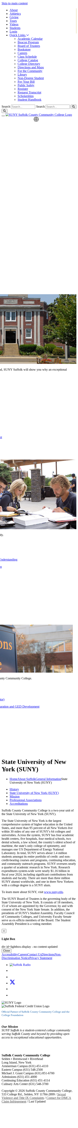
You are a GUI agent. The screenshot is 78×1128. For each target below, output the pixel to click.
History (14, 789)
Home (13, 779)
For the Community (30, 71)
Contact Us (34, 954)
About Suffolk (26, 779)
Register (23, 89)
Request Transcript (29, 92)
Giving (14, 17)
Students (15, 28)
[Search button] (73, 107)
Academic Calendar (30, 38)
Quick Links (18, 35)
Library (22, 74)
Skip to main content (15, 3)
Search (40, 106)
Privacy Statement (40, 958)
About (14, 10)
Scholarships (26, 96)
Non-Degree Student (31, 78)
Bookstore (24, 49)
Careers (22, 53)
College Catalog (28, 60)
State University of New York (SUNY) (34, 793)
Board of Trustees (29, 46)
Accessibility (10, 954)
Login (13, 31)
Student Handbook (29, 99)
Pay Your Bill (26, 81)
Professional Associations (26, 800)
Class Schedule (27, 56)
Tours (13, 20)
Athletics (15, 13)
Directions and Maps (31, 67)
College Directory (29, 63)
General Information (48, 779)
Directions (48, 954)
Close (6, 950)
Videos (14, 24)
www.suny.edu (53, 892)
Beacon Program (28, 42)
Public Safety (26, 85)
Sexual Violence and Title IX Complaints (34, 1096)
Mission (15, 796)
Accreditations (19, 803)
